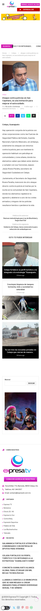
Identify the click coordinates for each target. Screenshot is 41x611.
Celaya (14, 53)
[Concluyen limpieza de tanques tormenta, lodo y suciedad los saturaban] (20, 308)
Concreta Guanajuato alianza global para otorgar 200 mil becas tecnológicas (18, 570)
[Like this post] (12, 116)
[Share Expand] (34, 116)
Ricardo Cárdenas (12, 107)
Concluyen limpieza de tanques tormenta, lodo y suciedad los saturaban (20, 287)
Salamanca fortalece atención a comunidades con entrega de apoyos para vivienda (19, 546)
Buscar (8, 380)
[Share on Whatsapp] (28, 116)
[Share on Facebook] (17, 116)
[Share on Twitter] (23, 116)
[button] (5, 608)
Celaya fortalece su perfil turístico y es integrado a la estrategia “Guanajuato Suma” (18, 558)
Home (4, 53)
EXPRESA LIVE (28, 10)
